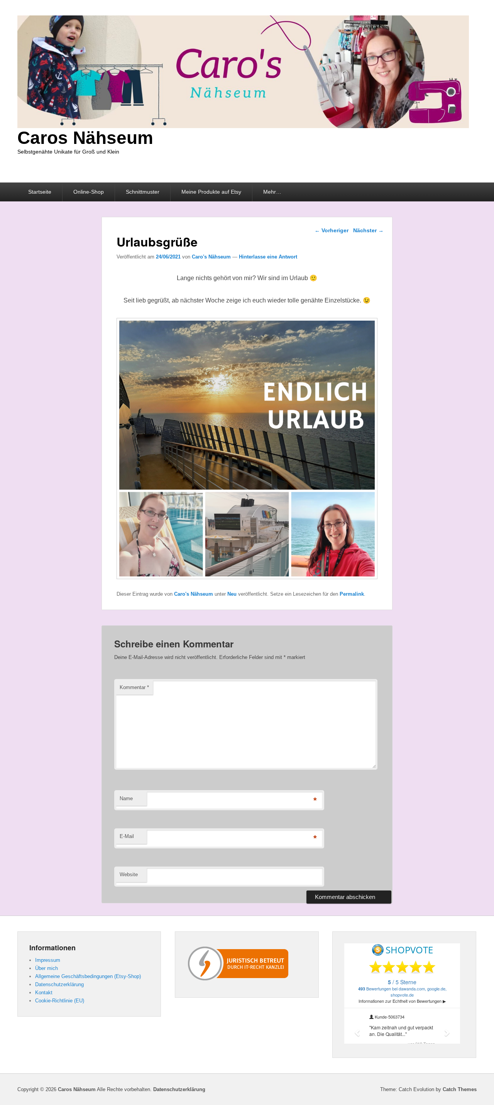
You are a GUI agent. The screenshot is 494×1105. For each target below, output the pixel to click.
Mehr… (272, 192)
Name (126, 798)
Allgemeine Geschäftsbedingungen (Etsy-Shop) (88, 976)
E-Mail (127, 836)
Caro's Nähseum (211, 257)
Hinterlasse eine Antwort (268, 257)
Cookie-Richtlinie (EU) (59, 1001)
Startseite (39, 192)
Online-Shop (88, 192)
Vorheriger (332, 230)
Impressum (47, 960)
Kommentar (134, 687)
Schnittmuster (142, 192)
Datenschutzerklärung (59, 984)
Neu (232, 594)
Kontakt (43, 992)
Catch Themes (460, 1089)
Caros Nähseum (85, 138)
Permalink (352, 594)
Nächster (368, 230)
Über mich (46, 968)
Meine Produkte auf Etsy (211, 192)
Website (129, 874)
